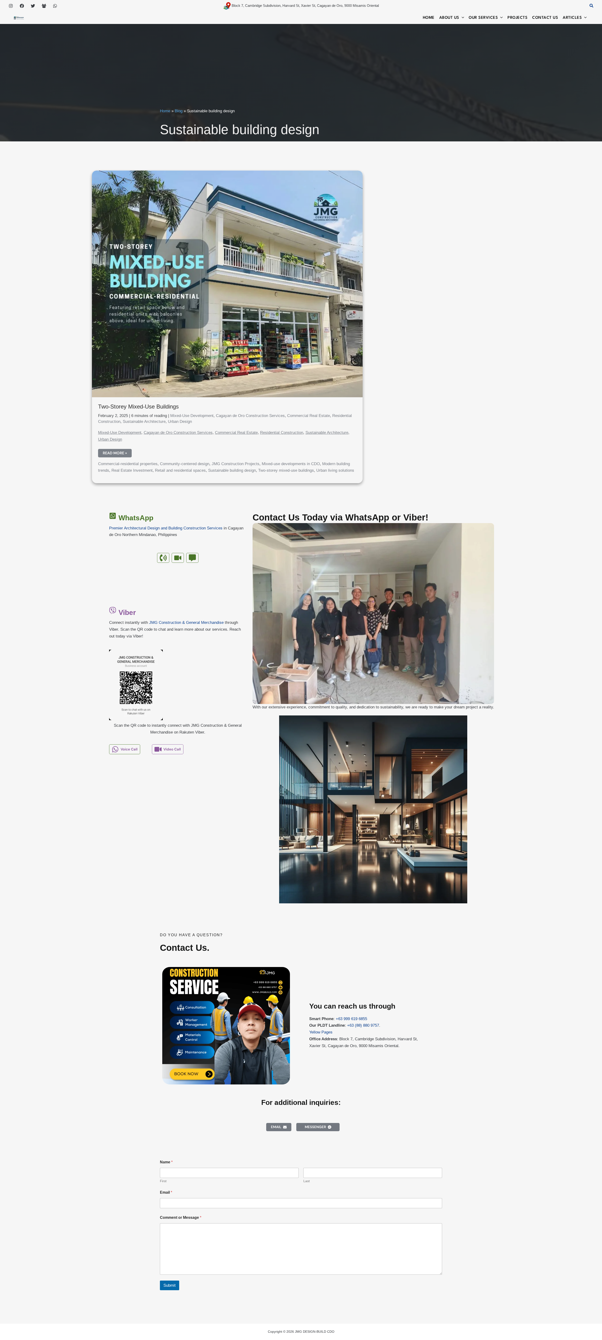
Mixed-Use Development (192, 414)
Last (306, 1181)
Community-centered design (184, 462)
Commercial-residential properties (128, 462)
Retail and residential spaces (180, 469)
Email (166, 1192)
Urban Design (180, 420)
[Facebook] (21, 5)
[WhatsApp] (55, 5)
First (163, 1181)
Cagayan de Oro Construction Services (250, 414)
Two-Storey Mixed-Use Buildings (138, 405)
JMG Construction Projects (235, 462)
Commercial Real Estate (308, 414)
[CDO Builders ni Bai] (44, 5)
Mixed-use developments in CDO (291, 462)
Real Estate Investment (132, 469)
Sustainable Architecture (144, 420)
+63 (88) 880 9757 (363, 1025)
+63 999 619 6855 (351, 1019)
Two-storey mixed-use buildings (286, 469)
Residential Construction (281, 431)
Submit (169, 1285)
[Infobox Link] (177, 529)
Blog (178, 111)
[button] (592, 6)
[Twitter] (33, 5)
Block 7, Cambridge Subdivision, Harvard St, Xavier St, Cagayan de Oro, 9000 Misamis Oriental (305, 6)
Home (165, 111)
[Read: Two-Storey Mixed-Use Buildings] (227, 282)
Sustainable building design (232, 469)
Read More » (115, 452)
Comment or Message (180, 1218)
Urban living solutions (335, 469)
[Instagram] (10, 5)
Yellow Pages (321, 1032)
